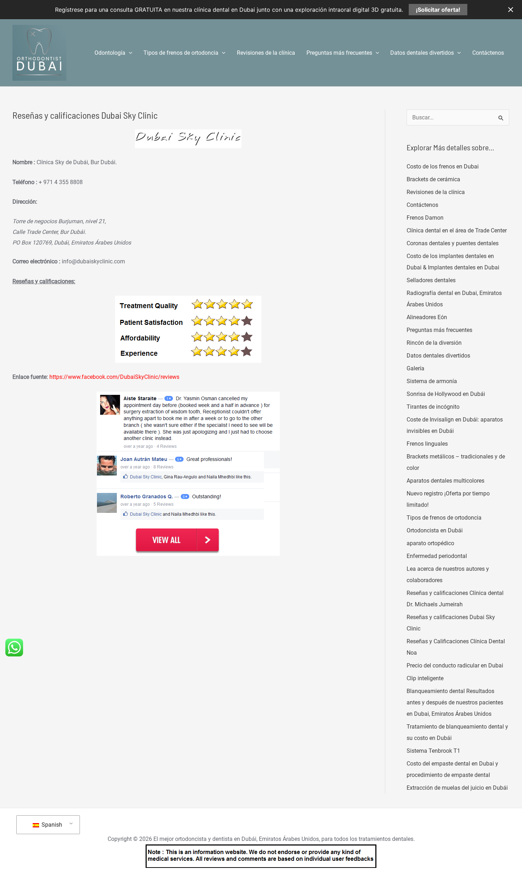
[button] (128, 53)
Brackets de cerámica (433, 179)
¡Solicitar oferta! (438, 9)
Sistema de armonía (432, 381)
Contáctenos (488, 52)
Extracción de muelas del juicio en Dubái (457, 787)
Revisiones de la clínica (266, 52)
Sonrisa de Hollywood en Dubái (446, 394)
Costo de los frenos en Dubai (443, 166)
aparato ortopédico (430, 543)
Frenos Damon (425, 217)
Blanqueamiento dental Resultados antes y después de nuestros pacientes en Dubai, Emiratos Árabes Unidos (455, 702)
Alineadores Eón (427, 317)
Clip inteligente (425, 678)
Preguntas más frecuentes (439, 330)
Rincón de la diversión (434, 342)
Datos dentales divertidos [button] (422, 52)
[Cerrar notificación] (510, 9)
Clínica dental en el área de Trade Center (457, 230)
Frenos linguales (427, 443)
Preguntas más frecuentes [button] (339, 52)
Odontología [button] (109, 52)
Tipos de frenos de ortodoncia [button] (180, 52)
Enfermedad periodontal (437, 556)
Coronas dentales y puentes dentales (453, 243)
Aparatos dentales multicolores (445, 480)
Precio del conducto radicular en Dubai (455, 665)
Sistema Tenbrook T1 (433, 750)
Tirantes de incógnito (433, 406)
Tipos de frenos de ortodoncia (444, 517)
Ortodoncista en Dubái (435, 530)
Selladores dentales (431, 280)
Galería (415, 368)
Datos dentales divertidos (438, 355)
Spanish (51, 824)
